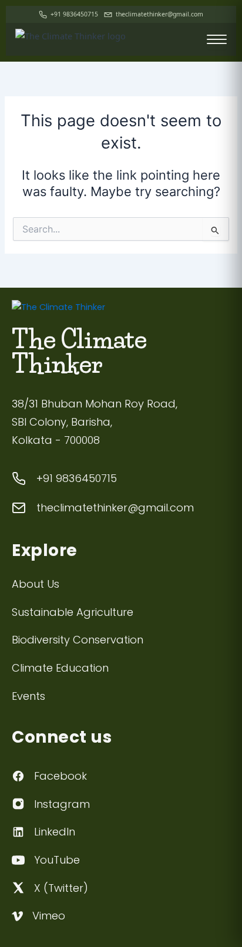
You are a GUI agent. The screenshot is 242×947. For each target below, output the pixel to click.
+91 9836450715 (74, 14)
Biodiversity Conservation (77, 639)
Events (28, 696)
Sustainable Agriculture (72, 612)
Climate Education (60, 667)
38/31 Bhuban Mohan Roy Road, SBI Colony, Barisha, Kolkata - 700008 (94, 421)
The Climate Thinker (79, 351)
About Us (35, 584)
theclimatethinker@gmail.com (159, 14)
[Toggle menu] (217, 39)
